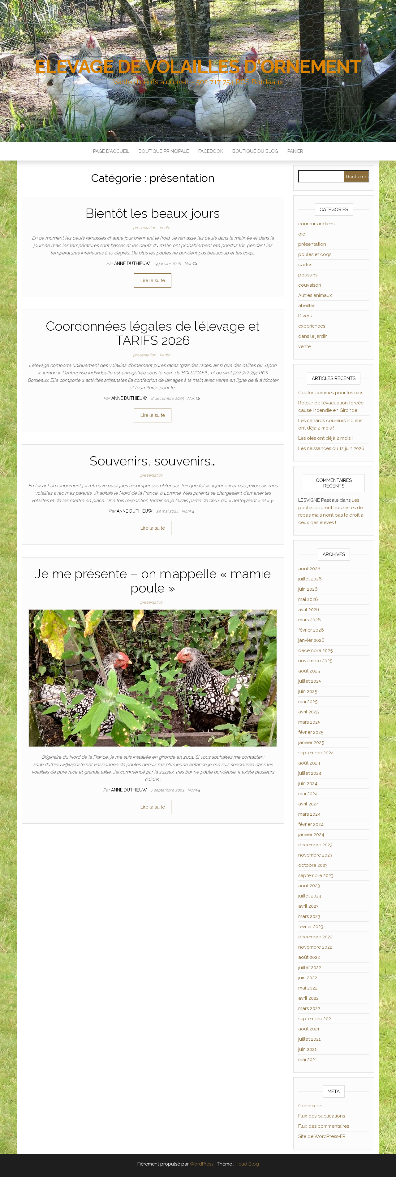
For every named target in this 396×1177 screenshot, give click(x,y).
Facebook (210, 151)
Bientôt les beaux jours (152, 213)
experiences (311, 326)
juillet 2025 (309, 681)
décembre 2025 (315, 650)
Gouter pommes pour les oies (330, 392)
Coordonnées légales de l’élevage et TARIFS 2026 (153, 333)
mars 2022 (309, 1008)
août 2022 (309, 957)
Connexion (310, 1106)
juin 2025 (307, 691)
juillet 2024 (309, 773)
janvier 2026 (311, 640)
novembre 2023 (315, 855)
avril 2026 (308, 609)
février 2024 (311, 824)
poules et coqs (314, 254)
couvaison (309, 285)
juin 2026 (308, 589)
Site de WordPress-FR (322, 1136)
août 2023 (309, 885)
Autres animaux (315, 295)
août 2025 (309, 671)
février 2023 (310, 926)
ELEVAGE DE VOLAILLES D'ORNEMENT (198, 66)
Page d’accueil (111, 151)
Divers (305, 316)
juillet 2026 (310, 579)
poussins (307, 275)
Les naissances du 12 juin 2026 (331, 448)
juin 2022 (307, 978)
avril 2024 (308, 804)
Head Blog (247, 1164)
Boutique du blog (255, 151)
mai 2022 (307, 988)
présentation (144, 227)
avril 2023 (308, 906)
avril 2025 (308, 712)
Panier (295, 151)
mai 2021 (307, 1059)
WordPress (201, 1164)
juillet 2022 (309, 967)
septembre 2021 (315, 1018)
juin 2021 (307, 1049)
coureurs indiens (316, 224)
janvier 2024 (311, 834)
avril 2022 (308, 998)
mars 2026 (309, 620)
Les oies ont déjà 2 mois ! (325, 438)
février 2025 (310, 732)
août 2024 (309, 763)
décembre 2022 (315, 937)
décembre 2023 (315, 845)
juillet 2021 (309, 1039)
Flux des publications (321, 1116)
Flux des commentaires (323, 1126)
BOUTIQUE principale (164, 151)
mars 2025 (309, 722)
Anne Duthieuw (132, 263)
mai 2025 (307, 701)
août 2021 (308, 1029)
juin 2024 (307, 783)
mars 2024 (309, 814)
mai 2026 (308, 599)
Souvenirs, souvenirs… (152, 461)
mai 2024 (308, 793)
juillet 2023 (309, 896)
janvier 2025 (311, 742)
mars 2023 (309, 916)
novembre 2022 (315, 947)
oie (301, 234)
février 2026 (311, 630)
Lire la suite (152, 280)
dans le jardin (313, 336)
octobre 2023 (313, 865)
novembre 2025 (315, 660)
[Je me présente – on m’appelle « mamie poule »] (152, 678)
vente (165, 227)
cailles (305, 264)
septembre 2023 (316, 875)
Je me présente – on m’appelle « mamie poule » (153, 581)
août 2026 (309, 568)
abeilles (306, 305)
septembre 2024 (316, 753)
